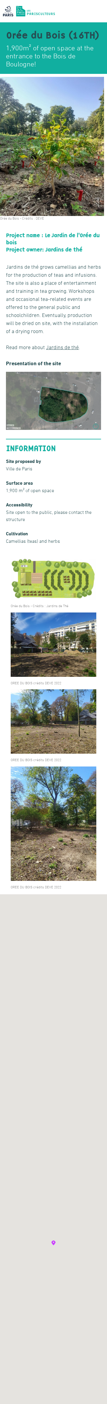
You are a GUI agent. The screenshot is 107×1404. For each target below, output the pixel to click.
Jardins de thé (62, 347)
